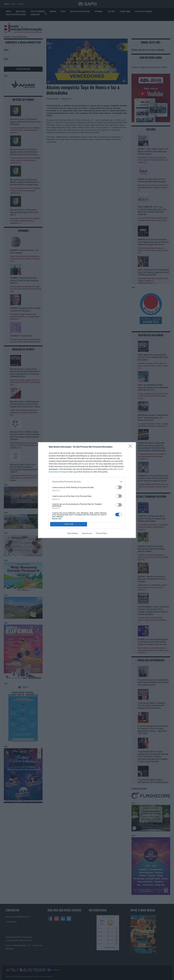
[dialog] (87, 490)
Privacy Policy (101, 533)
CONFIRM (68, 524)
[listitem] (87, 481)
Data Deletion (72, 533)
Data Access (87, 533)
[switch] (118, 487)
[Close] (131, 447)
